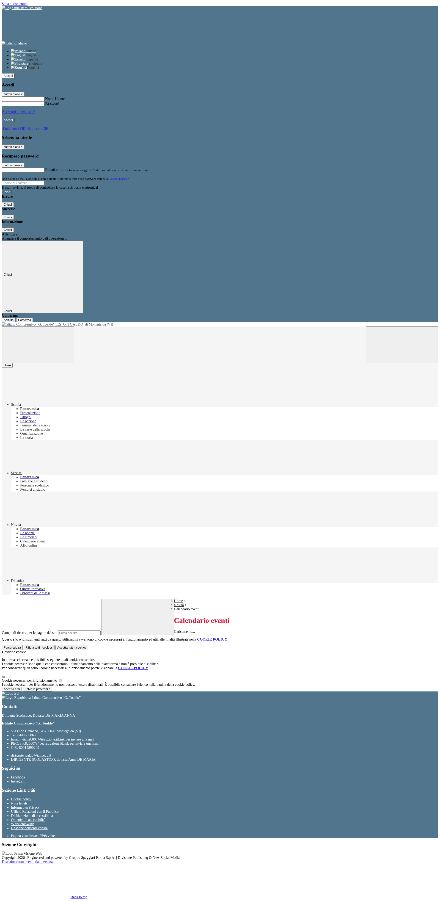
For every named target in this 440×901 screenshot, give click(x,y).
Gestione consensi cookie (29, 828)
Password (52, 103)
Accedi (8, 75)
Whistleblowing (22, 824)
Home (178, 601)
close (7, 365)
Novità (179, 605)
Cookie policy (21, 799)
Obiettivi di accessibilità (28, 820)
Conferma (24, 320)
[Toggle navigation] (38, 344)
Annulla (9, 320)
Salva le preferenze (37, 689)
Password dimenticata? (18, 112)
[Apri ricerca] (402, 344)
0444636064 (26, 735)
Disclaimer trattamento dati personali (28, 862)
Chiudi (8, 204)
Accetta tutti (71, 647)
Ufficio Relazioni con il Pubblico (35, 811)
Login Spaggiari (119, 178)
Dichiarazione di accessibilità (32, 816)
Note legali (19, 803)
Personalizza (12, 647)
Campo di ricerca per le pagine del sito (29, 633)
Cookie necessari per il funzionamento (30, 680)
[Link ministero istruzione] (22, 8)
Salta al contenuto (15, 4)
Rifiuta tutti (39, 647)
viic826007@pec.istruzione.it (59, 743)
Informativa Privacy (25, 807)
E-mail (50, 170)
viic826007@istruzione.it (57, 739)
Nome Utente (55, 99)
